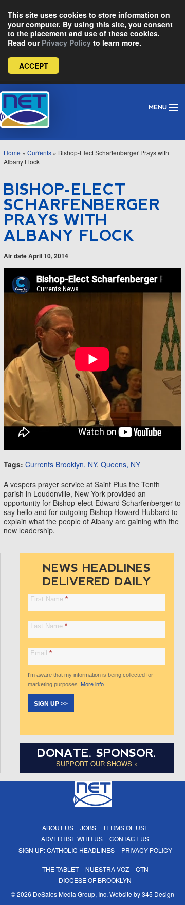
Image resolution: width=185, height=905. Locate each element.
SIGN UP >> (51, 703)
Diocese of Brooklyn (95, 880)
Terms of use (126, 827)
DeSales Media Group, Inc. (70, 894)
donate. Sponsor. (96, 753)
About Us (57, 827)
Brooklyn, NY (76, 464)
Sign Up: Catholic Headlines (66, 850)
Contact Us (129, 838)
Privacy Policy (66, 42)
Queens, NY (120, 464)
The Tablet (60, 869)
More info (92, 684)
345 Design (158, 894)
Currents (39, 152)
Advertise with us (72, 838)
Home (12, 152)
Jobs (88, 827)
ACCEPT (33, 65)
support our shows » (97, 763)
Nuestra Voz (107, 869)
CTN (142, 869)
